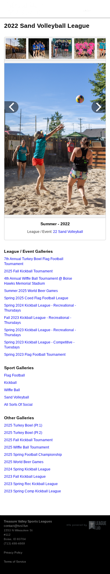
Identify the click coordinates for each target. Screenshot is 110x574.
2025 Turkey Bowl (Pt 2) (23, 433)
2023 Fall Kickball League (25, 477)
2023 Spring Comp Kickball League (32, 491)
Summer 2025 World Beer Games (31, 291)
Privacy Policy (13, 552)
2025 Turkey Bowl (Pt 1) (23, 425)
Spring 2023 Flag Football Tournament (34, 355)
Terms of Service (15, 561)
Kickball (10, 383)
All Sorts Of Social (18, 405)
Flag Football (14, 375)
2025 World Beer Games (23, 462)
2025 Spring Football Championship (33, 455)
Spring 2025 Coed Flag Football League (36, 298)
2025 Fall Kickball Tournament (28, 271)
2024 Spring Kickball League (27, 469)
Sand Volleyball (16, 397)
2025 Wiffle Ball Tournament (26, 447)
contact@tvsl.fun (16, 525)
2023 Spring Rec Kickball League (31, 484)
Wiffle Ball (12, 390)
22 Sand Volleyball (68, 232)
